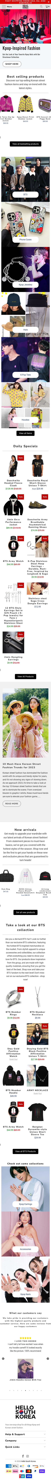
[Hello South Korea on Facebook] (23, 1456)
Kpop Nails (26, 1294)
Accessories (25, 1249)
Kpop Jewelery (25, 284)
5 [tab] (25, 1392)
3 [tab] (17, 1392)
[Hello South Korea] (25, 6)
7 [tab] (33, 1392)
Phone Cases (25, 239)
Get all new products (25, 912)
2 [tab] (13, 1392)
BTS (25, 194)
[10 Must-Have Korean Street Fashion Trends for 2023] (25, 723)
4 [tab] (21, 1392)
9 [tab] (41, 1392)
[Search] (41, 6)
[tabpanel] (25, 1358)
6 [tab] (29, 1392)
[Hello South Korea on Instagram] (28, 1456)
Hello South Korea (28, 1461)
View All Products (26, 676)
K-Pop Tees (25, 375)
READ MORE (11, 803)
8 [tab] (37, 1392)
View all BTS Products (25, 1151)
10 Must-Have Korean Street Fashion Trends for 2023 (22, 765)
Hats (25, 329)
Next (48, 1359)
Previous (3, 1359)
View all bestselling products (25, 144)
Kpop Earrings (25, 1204)
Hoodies (25, 420)
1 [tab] (9, 1392)
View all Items (25, 433)
